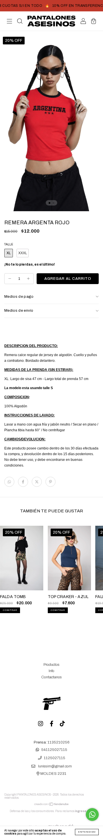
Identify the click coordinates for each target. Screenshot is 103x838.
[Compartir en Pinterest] (50, 482)
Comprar (10, 610)
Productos (51, 665)
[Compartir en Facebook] (23, 482)
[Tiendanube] (52, 805)
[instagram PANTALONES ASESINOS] (41, 724)
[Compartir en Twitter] (37, 482)
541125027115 (54, 750)
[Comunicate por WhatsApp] (92, 814)
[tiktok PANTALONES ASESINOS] (62, 724)
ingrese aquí (84, 811)
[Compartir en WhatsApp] (9, 482)
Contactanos (51, 677)
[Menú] (9, 22)
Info (51, 671)
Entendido (87, 832)
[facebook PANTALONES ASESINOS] (52, 724)
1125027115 (54, 758)
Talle (8, 244)
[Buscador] (20, 22)
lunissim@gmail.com (55, 767)
